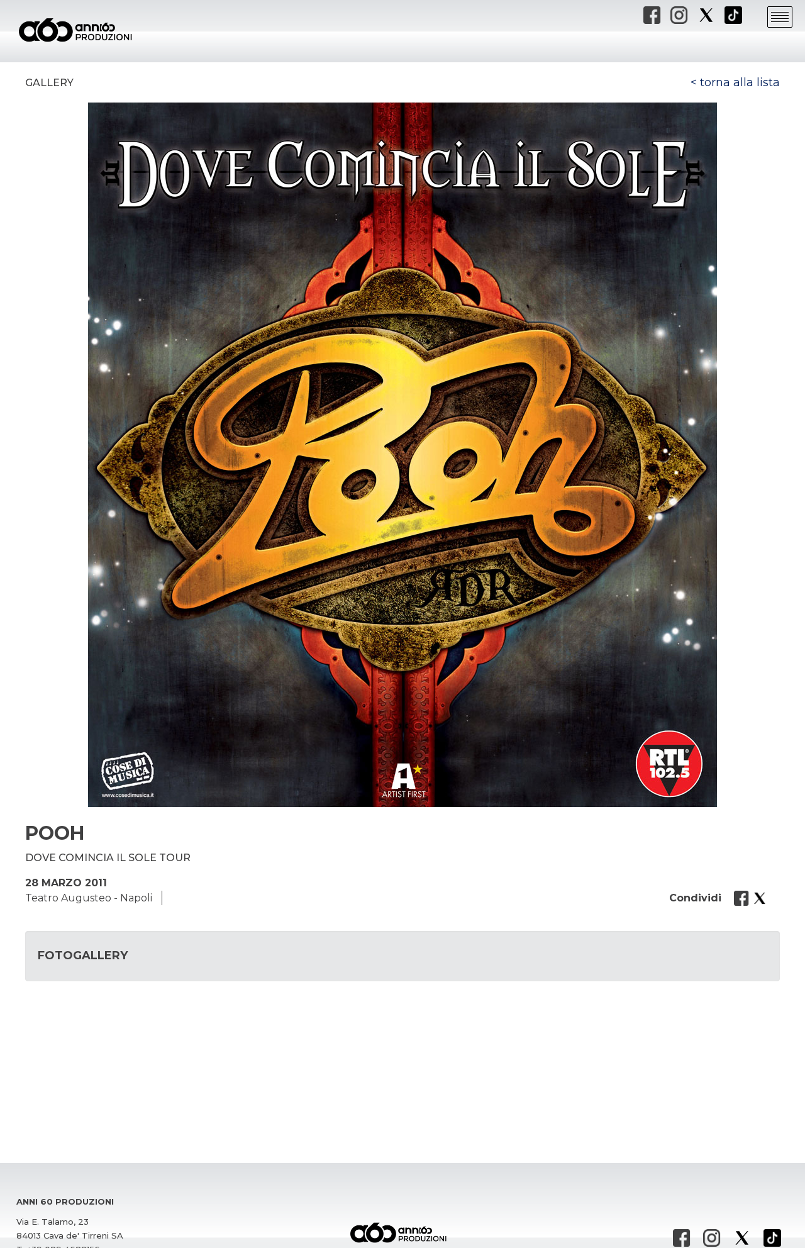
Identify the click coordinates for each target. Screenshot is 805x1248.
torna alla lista (740, 82)
